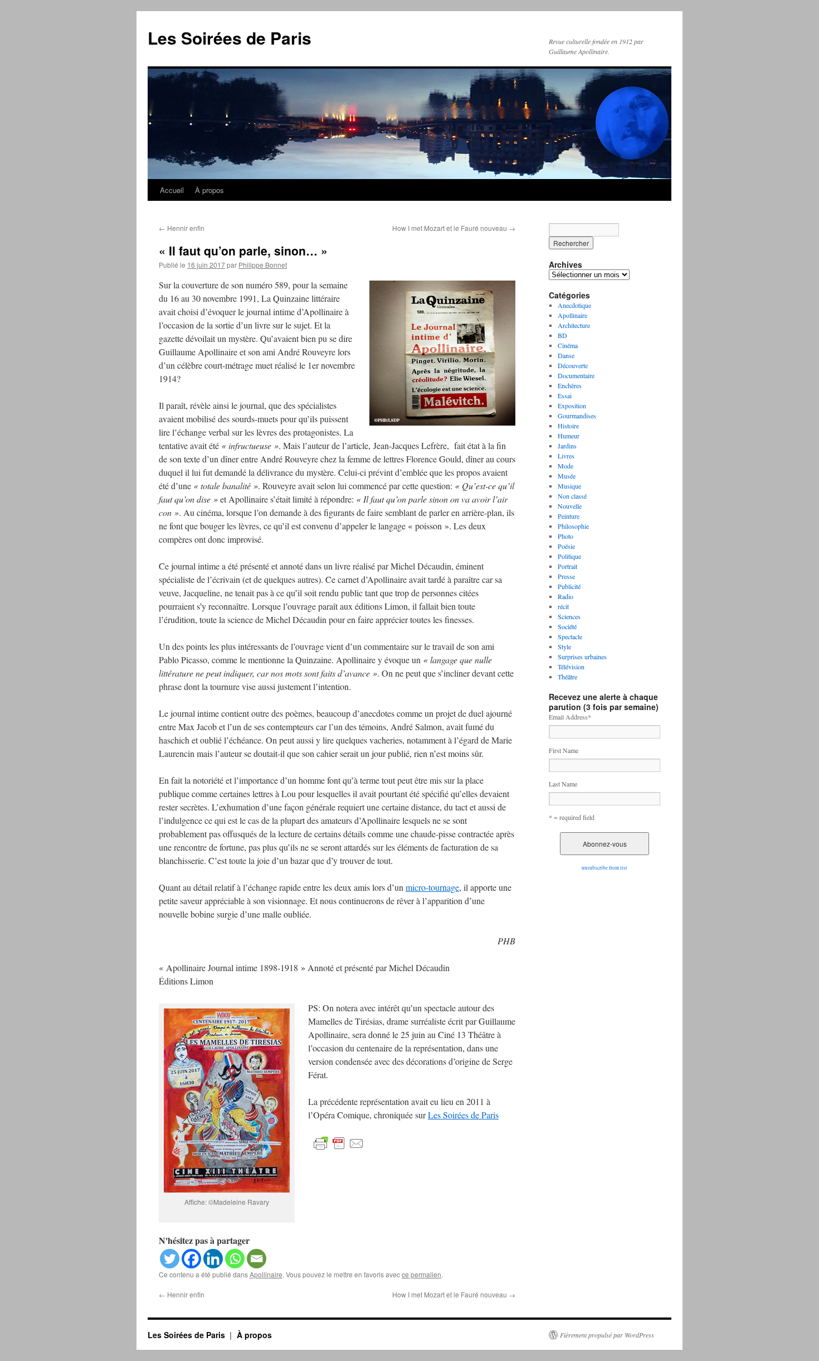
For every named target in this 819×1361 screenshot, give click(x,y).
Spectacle (570, 636)
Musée (567, 475)
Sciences (569, 616)
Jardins (567, 445)
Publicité (569, 586)
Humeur (568, 435)
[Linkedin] (213, 1258)
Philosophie (573, 526)
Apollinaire (266, 1274)
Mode (565, 465)
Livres (566, 455)
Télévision (571, 666)
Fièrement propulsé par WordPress (607, 1334)
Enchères (570, 385)
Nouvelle (570, 505)
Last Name (563, 783)
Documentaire (576, 375)
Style (564, 646)
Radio (565, 596)
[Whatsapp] (235, 1258)
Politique (569, 556)
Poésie (566, 546)
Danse (566, 355)
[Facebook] (191, 1258)
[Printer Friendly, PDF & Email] (338, 1142)
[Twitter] (169, 1258)
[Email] (256, 1258)
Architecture (574, 325)
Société (567, 626)
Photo (565, 536)
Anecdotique (574, 305)
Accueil (172, 190)
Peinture (568, 515)
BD (562, 335)
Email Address (570, 716)
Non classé (572, 495)
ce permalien (421, 1274)
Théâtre (567, 676)
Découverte (573, 365)
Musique (569, 485)
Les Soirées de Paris (229, 38)
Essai (565, 395)
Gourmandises (577, 415)
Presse (566, 576)
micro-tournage (432, 887)
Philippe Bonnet (262, 264)
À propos (209, 190)
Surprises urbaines (582, 656)
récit (563, 606)
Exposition (572, 405)
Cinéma (568, 345)
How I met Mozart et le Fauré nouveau (453, 228)
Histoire (568, 425)
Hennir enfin (181, 228)
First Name (563, 750)
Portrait (567, 566)
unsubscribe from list (604, 868)
